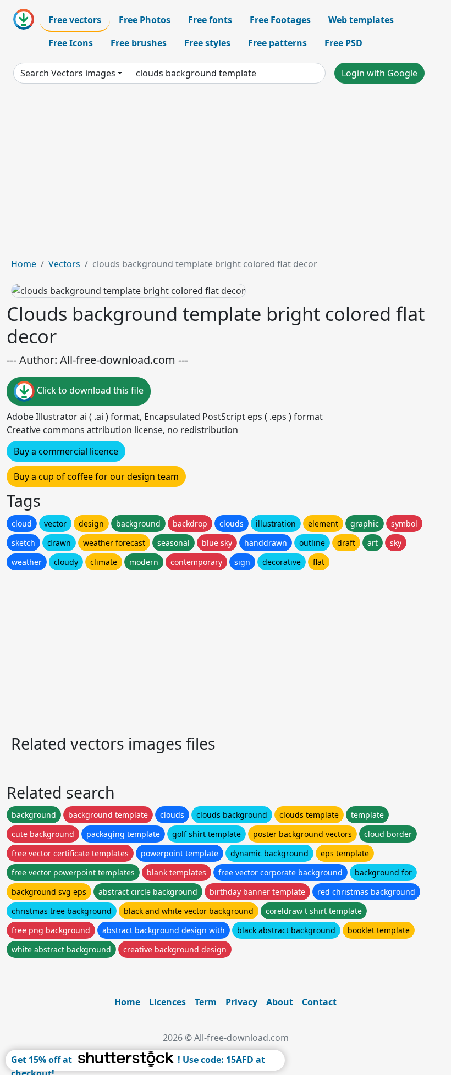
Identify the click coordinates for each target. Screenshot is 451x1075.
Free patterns (277, 43)
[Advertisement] (225, 175)
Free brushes (139, 43)
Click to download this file (89, 391)
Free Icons (70, 43)
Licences (167, 1002)
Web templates (361, 20)
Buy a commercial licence (66, 451)
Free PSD (343, 43)
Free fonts (210, 20)
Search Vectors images (68, 73)
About (279, 1002)
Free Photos (144, 20)
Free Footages (280, 20)
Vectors (64, 264)
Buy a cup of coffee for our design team (96, 476)
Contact (319, 1002)
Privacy (241, 1002)
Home (23, 264)
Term (206, 1002)
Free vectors (74, 20)
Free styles (207, 43)
